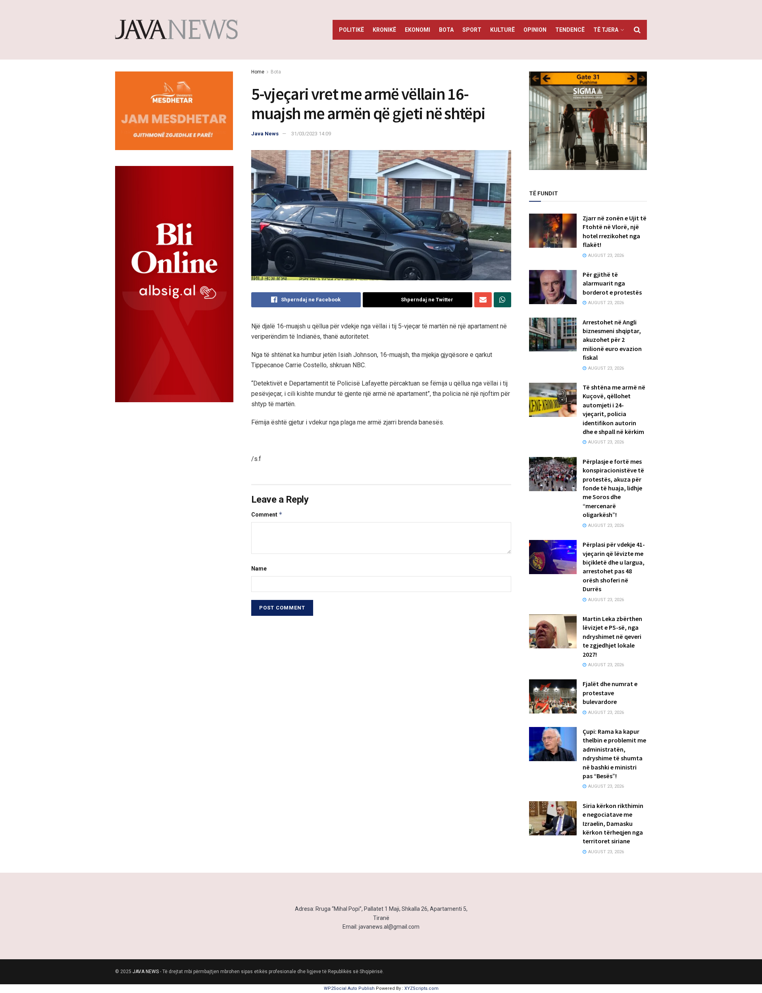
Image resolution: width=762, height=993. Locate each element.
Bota (446, 30)
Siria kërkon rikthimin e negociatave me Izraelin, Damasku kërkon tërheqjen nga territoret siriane (613, 823)
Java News (265, 134)
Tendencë (570, 30)
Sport (471, 30)
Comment (267, 514)
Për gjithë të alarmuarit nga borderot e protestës (612, 283)
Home (257, 72)
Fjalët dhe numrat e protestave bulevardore (610, 693)
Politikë (351, 30)
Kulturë (502, 30)
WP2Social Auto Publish (349, 988)
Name (259, 568)
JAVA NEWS (146, 971)
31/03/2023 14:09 (311, 134)
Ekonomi (417, 30)
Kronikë (384, 30)
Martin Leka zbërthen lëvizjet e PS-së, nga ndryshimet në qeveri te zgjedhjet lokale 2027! (612, 636)
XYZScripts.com (421, 988)
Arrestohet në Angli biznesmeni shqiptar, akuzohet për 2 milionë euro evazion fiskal (612, 340)
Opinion (534, 30)
